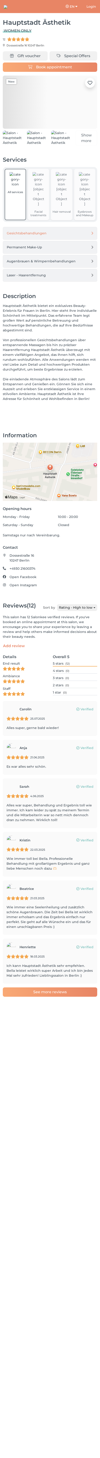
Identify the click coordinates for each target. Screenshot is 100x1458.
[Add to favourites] (90, 83)
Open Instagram (23, 587)
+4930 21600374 (22, 570)
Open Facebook (23, 578)
